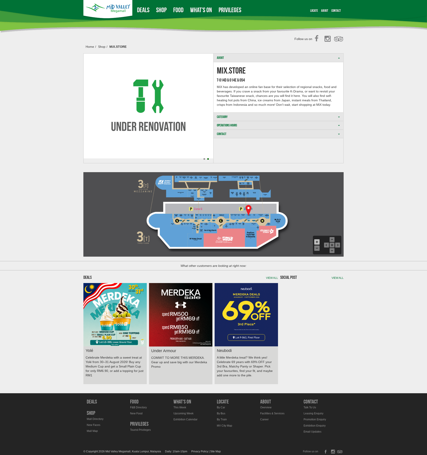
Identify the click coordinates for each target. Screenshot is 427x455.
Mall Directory (95, 419)
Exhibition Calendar (185, 419)
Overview (266, 407)
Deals (143, 10)
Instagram (328, 39)
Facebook (318, 39)
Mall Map (92, 431)
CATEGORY (222, 117)
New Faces (93, 425)
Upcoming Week (183, 413)
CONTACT (221, 134)
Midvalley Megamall (108, 10)
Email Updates (312, 431)
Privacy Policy (199, 451)
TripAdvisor (339, 39)
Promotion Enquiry (315, 419)
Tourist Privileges (140, 429)
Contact (336, 10)
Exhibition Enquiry (315, 425)
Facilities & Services (272, 413)
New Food (136, 413)
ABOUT (220, 58)
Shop (161, 10)
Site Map (215, 451)
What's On (201, 10)
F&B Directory (138, 407)
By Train (222, 419)
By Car (221, 407)
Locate (314, 10)
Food (178, 10)
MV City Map (224, 425)
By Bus (221, 413)
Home (90, 46)
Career (264, 419)
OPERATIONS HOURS (227, 125)
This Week (179, 407)
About (324, 10)
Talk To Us (310, 407)
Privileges (230, 10)
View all (272, 277)
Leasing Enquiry (313, 413)
